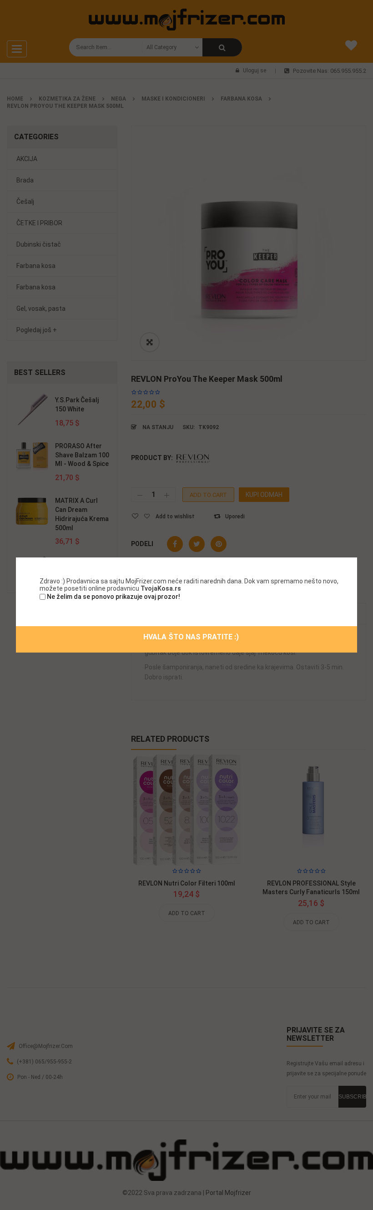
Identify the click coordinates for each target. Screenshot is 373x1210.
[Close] (358, 556)
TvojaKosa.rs (161, 588)
